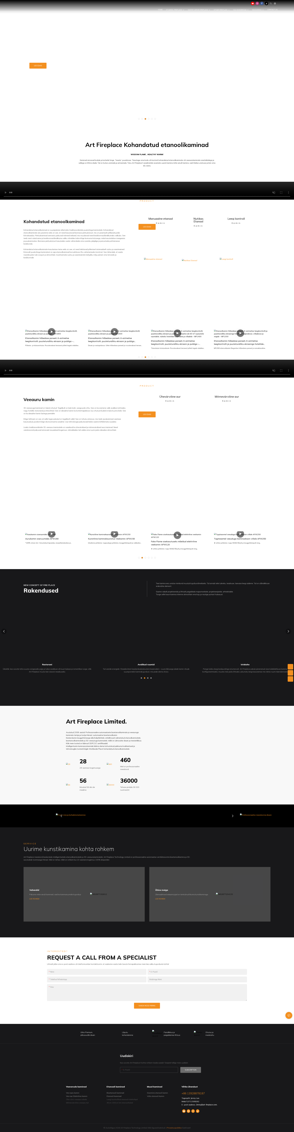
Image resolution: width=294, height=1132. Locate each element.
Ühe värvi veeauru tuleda (76, 1099)
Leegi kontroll (236, 218)
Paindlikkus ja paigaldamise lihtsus (172, 1033)
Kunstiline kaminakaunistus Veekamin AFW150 (48, 538)
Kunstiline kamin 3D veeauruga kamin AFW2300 (238, 538)
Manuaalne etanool (160, 218)
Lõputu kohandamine (127, 1033)
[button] (139, 119)
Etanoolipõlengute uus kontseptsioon (58, 66)
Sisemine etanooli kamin (157, 1093)
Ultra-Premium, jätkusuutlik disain (88, 1033)
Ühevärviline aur (170, 396)
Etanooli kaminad (114, 1096)
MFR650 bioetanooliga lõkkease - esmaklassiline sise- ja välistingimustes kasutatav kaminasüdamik (240, 340)
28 (83, 761)
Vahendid (34, 890)
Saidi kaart (186, 1128)
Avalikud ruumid (47, 664)
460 (125, 759)
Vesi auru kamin (72, 1093)
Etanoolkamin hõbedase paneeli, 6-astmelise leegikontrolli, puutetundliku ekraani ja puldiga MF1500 (48, 340)
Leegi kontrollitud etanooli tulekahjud (122, 1099)
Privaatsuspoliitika (174, 1128)
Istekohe (146, 664)
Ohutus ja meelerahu (209, 1033)
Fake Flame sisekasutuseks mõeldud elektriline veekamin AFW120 (111, 543)
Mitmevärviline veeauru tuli (77, 1103)
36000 (128, 780)
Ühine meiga (161, 890)
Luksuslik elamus (245, 664)
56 (83, 780)
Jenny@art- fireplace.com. (206, 1105)
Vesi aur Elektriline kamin (76, 1096)
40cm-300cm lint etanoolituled (120, 1103)
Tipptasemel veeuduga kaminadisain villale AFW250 (177, 538)
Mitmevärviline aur (227, 396)
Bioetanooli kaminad (115, 1093)
